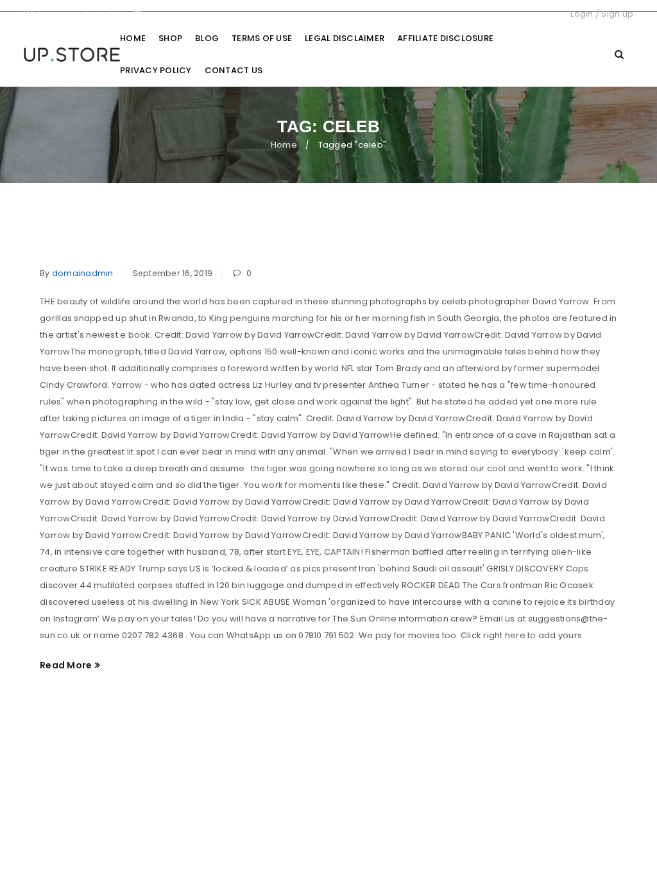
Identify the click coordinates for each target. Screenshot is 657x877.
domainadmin (83, 273)
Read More (66, 665)
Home (284, 145)
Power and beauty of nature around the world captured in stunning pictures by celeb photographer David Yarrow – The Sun (310, 238)
